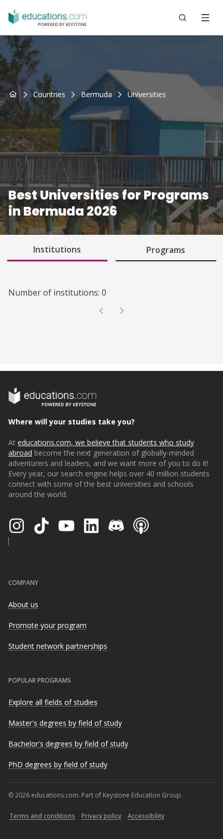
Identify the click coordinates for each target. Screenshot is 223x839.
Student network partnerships (57, 646)
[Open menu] (205, 17)
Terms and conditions (42, 815)
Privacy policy (101, 815)
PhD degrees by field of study (57, 764)
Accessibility (146, 815)
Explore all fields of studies (52, 702)
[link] (147, 94)
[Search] (182, 17)
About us (23, 604)
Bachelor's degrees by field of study (68, 744)
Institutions (57, 249)
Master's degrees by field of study (65, 723)
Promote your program (47, 625)
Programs (165, 250)
